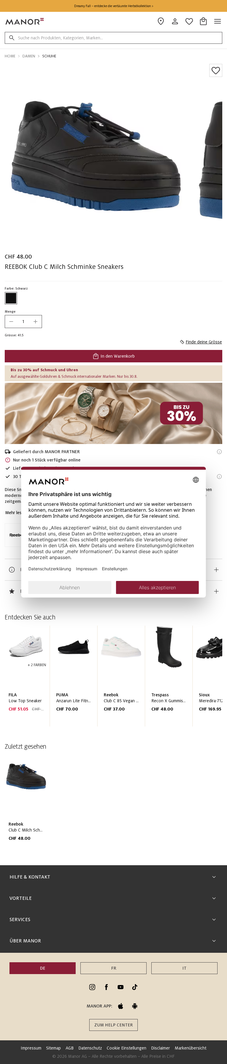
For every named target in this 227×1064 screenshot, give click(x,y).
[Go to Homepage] (25, 21)
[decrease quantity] (11, 321)
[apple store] (121, 1006)
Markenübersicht (190, 1048)
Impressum (31, 1048)
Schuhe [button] (49, 56)
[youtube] (121, 987)
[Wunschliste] (215, 70)
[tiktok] (135, 987)
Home (10, 56)
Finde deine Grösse (204, 342)
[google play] (135, 1006)
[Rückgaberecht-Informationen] (219, 476)
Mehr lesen (15, 512)
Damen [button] (28, 56)
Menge (10, 311)
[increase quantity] (35, 321)
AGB (70, 1048)
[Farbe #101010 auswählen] (11, 298)
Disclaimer (160, 1048)
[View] (113, 413)
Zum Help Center (113, 1025)
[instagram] (92, 987)
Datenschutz (90, 1048)
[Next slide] (201, 678)
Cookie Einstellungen (126, 1048)
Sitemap (53, 1048)
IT (184, 968)
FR (113, 968)
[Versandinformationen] (219, 452)
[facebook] (106, 987)
